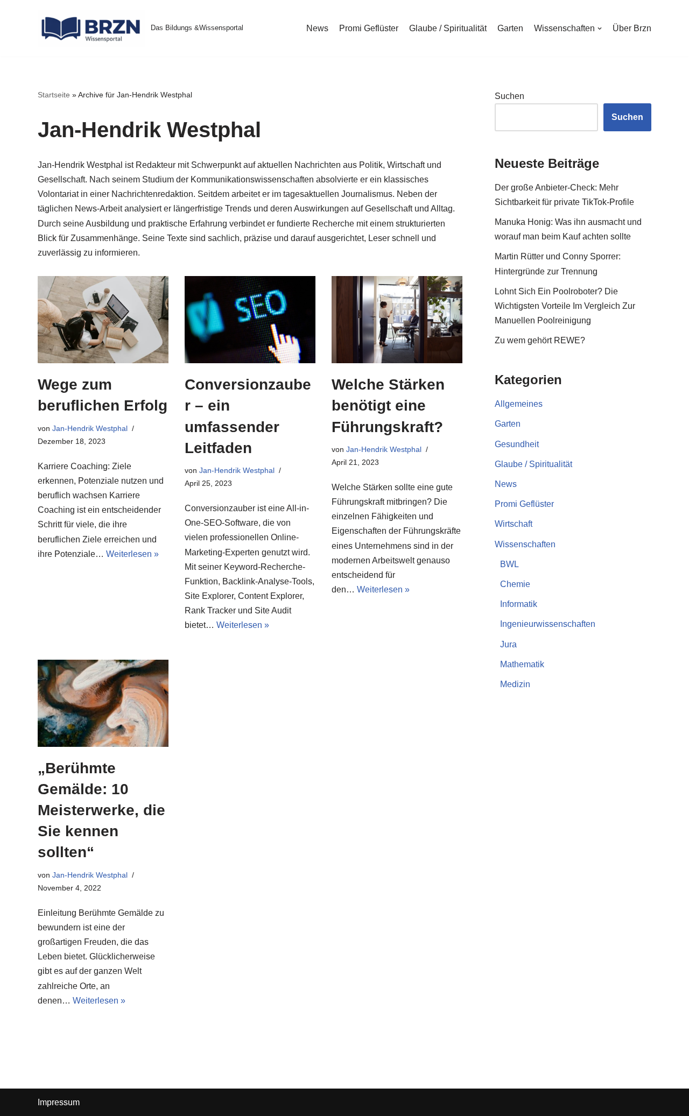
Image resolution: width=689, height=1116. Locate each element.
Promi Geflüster (368, 28)
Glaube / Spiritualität (448, 28)
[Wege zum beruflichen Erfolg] (103, 319)
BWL (509, 564)
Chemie (515, 584)
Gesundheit (517, 444)
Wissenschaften (525, 544)
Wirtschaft (513, 523)
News (317, 28)
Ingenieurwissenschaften (547, 623)
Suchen (509, 96)
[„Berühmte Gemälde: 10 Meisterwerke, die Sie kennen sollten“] (103, 703)
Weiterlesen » (132, 554)
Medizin (515, 684)
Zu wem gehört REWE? (540, 340)
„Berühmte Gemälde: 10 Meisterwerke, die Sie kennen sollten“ (101, 810)
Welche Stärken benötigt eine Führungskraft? (388, 405)
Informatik (518, 604)
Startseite (54, 94)
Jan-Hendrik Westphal (90, 428)
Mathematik (522, 664)
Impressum (59, 1102)
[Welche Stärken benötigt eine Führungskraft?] (397, 319)
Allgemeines (519, 403)
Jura (508, 644)
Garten (510, 28)
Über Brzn (632, 28)
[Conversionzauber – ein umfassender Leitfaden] (250, 319)
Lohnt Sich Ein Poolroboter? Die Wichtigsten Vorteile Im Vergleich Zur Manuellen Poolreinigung (565, 306)
